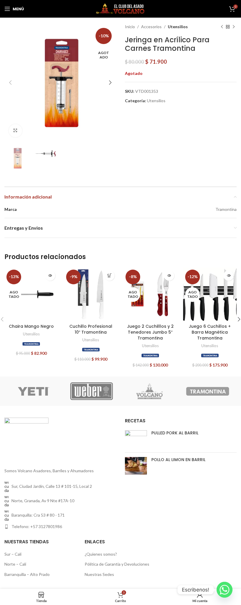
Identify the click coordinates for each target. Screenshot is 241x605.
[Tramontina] (31, 344)
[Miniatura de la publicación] (136, 439)
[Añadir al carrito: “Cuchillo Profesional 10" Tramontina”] (109, 275)
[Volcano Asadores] (149, 391)
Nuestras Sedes (99, 574)
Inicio (130, 26)
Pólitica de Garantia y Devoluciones (117, 564)
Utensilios (178, 26)
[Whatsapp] (224, 590)
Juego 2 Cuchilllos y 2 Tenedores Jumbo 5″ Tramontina (150, 332)
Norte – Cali (15, 564)
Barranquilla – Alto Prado (27, 574)
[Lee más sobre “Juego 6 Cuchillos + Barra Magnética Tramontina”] (228, 275)
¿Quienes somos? (101, 554)
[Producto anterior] (222, 27)
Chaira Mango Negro (31, 326)
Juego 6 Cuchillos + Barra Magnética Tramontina (210, 332)
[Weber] (91, 391)
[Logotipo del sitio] (120, 8)
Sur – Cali (12, 554)
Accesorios (151, 26)
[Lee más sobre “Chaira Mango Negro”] (50, 275)
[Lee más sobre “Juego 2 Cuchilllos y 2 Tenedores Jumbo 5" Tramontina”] (169, 275)
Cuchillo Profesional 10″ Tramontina (90, 329)
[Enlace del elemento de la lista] (60, 526)
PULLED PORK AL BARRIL (174, 433)
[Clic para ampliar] (15, 130)
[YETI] (33, 391)
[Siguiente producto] (234, 27)
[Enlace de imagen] (26, 439)
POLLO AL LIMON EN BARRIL (178, 460)
